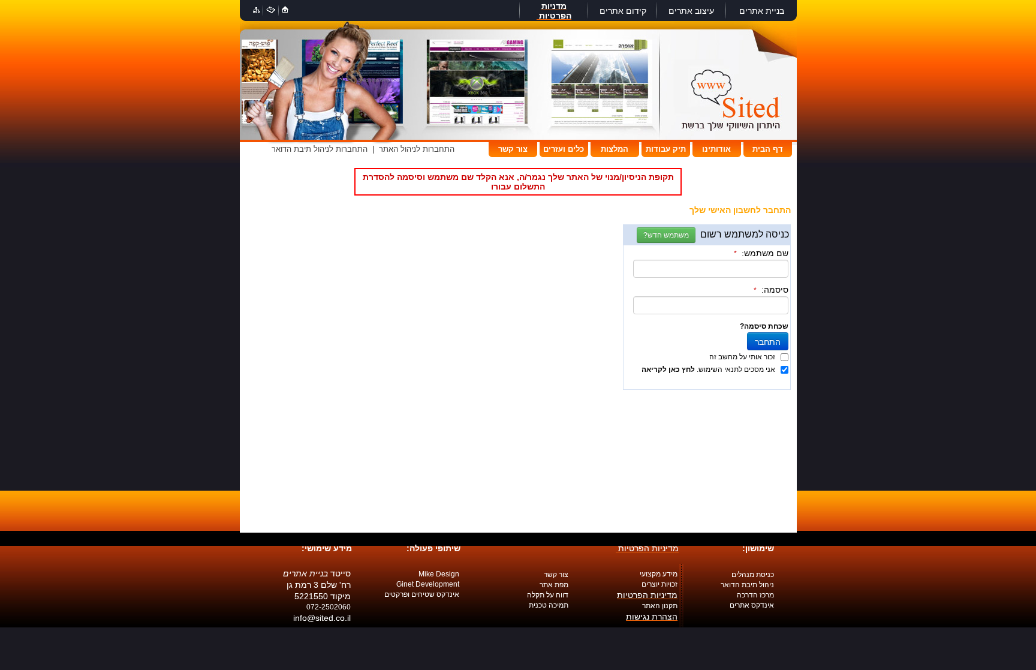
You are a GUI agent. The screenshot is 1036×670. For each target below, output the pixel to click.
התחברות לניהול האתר (416, 149)
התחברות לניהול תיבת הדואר (320, 149)
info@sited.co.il (322, 618)
